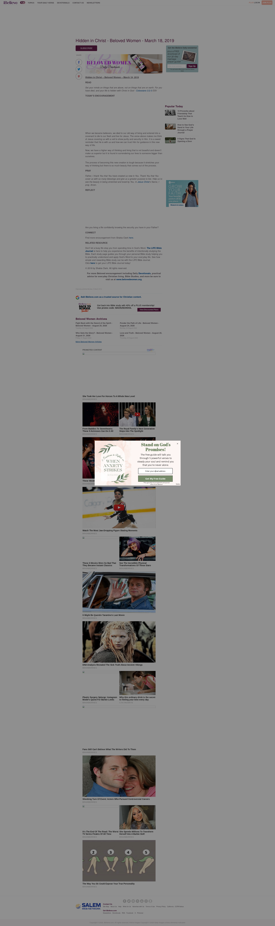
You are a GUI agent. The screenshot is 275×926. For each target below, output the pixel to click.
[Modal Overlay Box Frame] (137, 463)
